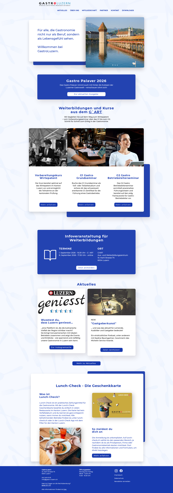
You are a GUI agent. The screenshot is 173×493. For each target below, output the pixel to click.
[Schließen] (170, 489)
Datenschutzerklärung (17, 490)
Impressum (118, 475)
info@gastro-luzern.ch (50, 479)
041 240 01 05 (46, 478)
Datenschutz (119, 478)
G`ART (95, 112)
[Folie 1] (112, 65)
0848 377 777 (46, 485)
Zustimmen (161, 489)
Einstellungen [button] (132, 489)
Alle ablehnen (146, 489)
